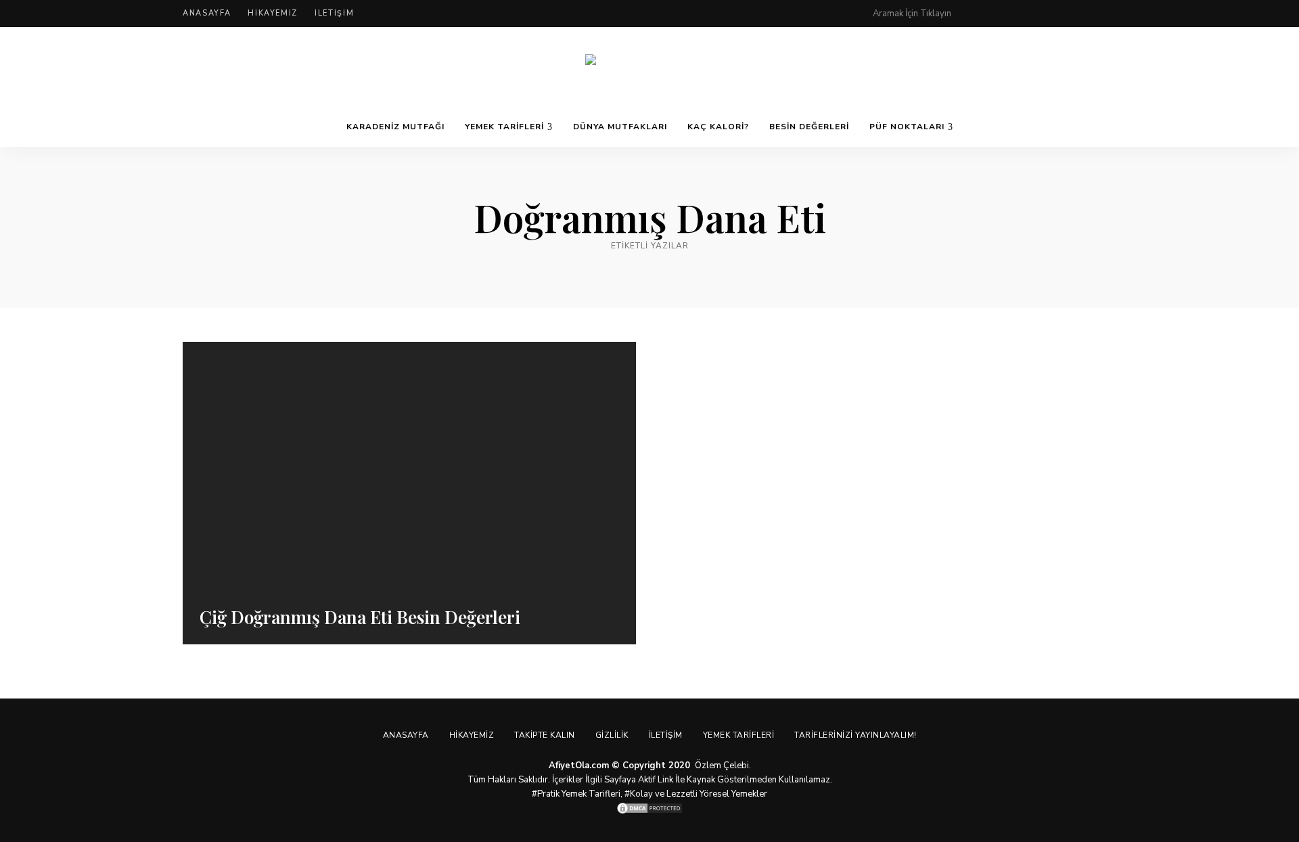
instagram (1056, 13)
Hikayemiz (273, 13)
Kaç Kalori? (718, 126)
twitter (1029, 13)
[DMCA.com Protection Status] (649, 808)
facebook (1002, 13)
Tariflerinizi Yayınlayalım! (855, 735)
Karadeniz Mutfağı (395, 126)
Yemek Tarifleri (504, 126)
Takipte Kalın (544, 735)
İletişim (334, 13)
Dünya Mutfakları (620, 126)
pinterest (975, 13)
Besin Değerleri (809, 126)
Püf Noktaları (906, 126)
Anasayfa (207, 13)
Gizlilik (612, 735)
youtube (1083, 13)
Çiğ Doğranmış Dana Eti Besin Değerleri (360, 617)
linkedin (1110, 13)
